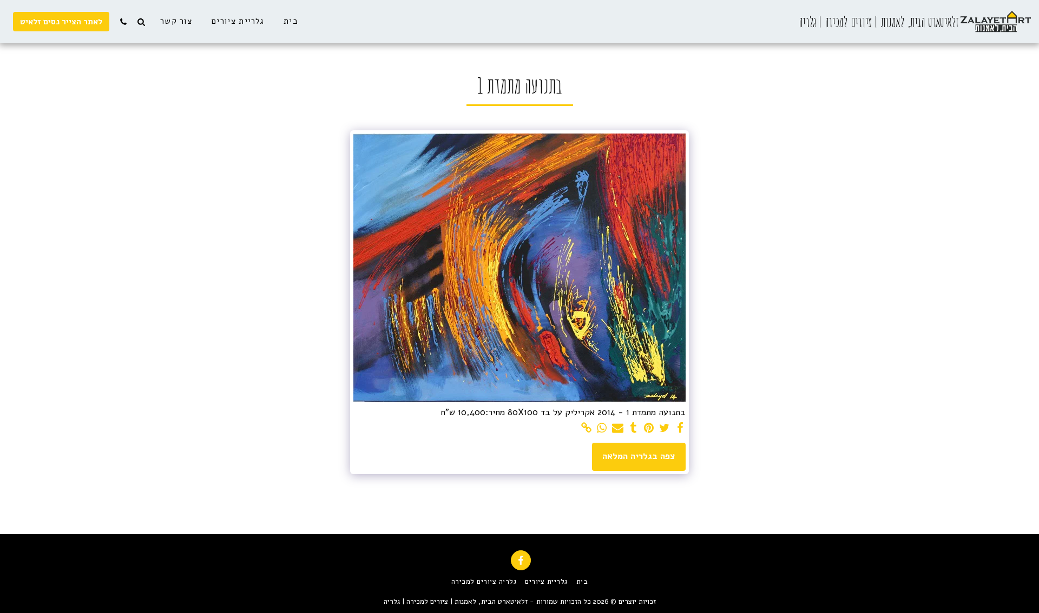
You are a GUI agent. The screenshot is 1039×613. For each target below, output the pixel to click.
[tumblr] (633, 428)
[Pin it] (649, 428)
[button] (141, 21)
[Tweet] (664, 428)
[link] (586, 428)
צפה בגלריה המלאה (638, 456)
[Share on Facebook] (680, 428)
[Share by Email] (617, 428)
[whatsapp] (602, 428)
